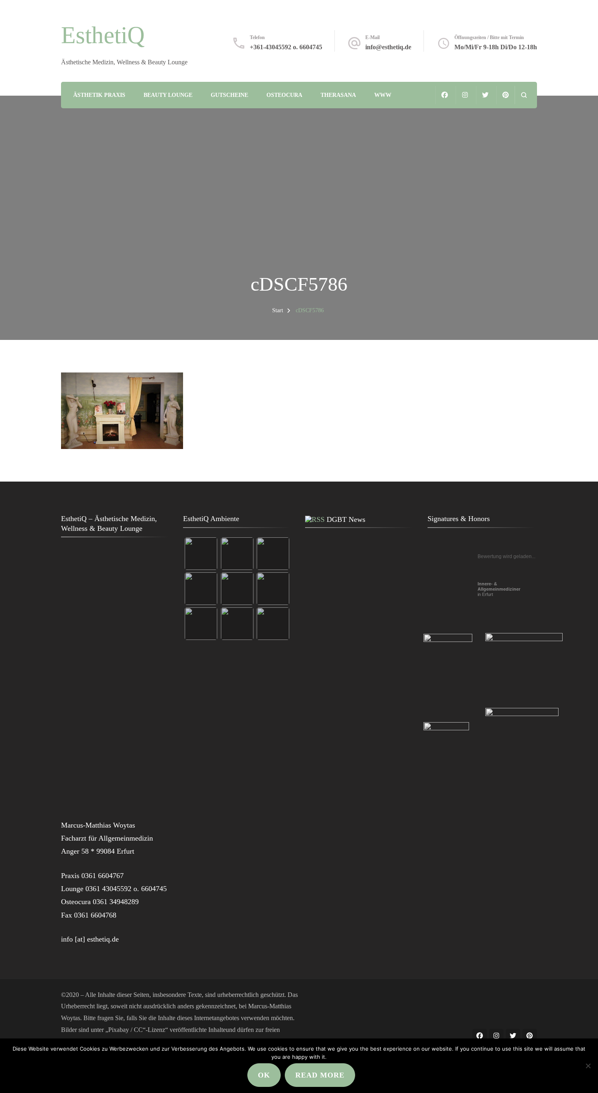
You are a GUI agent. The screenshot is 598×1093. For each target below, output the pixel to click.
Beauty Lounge (168, 95)
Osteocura (284, 95)
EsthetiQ (103, 35)
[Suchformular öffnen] (524, 95)
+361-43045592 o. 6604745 (286, 47)
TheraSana (338, 95)
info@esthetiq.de (388, 47)
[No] (588, 1066)
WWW (382, 95)
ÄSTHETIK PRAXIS (99, 95)
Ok (264, 1075)
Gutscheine (229, 95)
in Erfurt (499, 589)
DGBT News (346, 519)
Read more (320, 1075)
